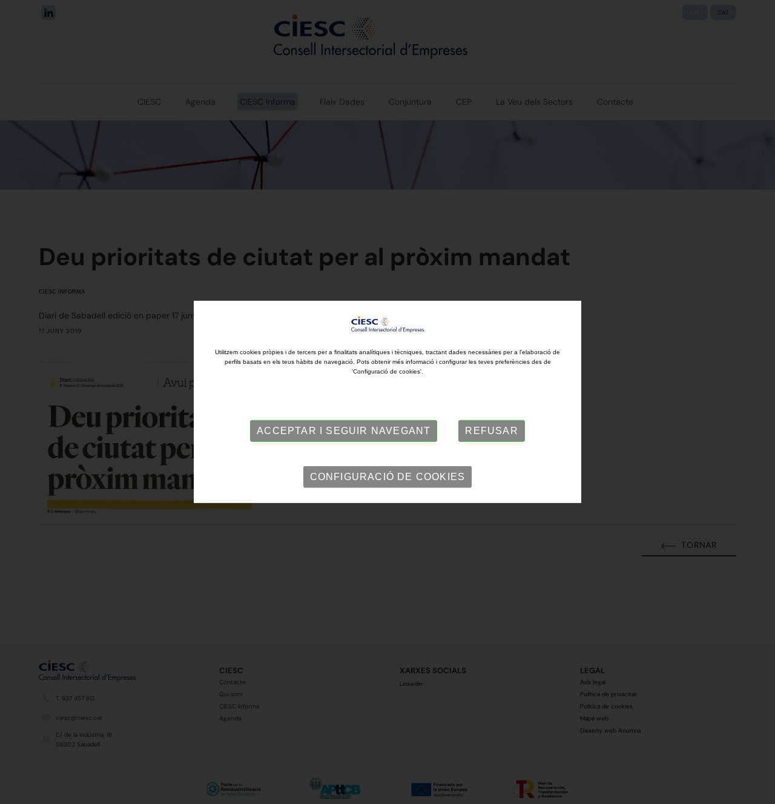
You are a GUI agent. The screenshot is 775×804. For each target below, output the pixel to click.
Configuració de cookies (388, 477)
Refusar (491, 431)
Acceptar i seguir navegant (343, 431)
